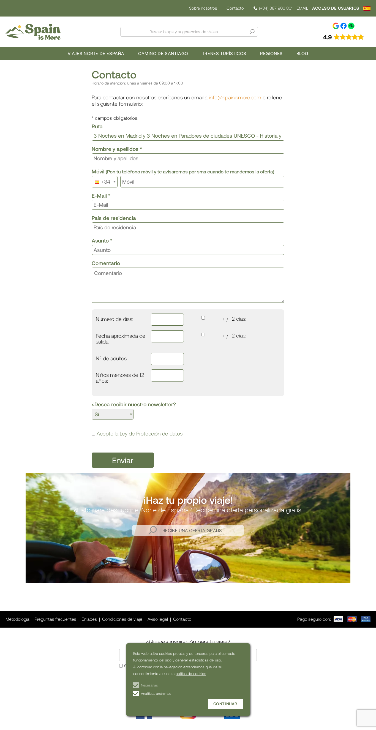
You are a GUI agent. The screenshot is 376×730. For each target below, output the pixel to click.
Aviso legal (158, 619)
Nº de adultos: (112, 358)
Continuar (225, 703)
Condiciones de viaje (122, 619)
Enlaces (89, 619)
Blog (302, 53)
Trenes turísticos (224, 53)
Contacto (235, 8)
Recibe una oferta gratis (192, 530)
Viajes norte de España (96, 53)
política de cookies (191, 673)
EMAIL (302, 8)
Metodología (17, 619)
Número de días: (114, 319)
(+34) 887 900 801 (276, 8)
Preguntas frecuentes (55, 619)
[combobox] (105, 181)
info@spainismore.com (235, 97)
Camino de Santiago (163, 53)
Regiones (271, 53)
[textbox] (104, 182)
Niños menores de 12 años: (120, 378)
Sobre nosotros (203, 8)
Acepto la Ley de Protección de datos (139, 433)
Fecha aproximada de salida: (120, 339)
